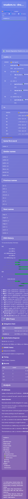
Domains (13, 13)
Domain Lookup (16, 482)
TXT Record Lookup (15, 483)
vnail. (4, 226)
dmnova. (5, 169)
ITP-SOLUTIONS (23, 65)
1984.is (15, 71)
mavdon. (5, 175)
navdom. (5, 156)
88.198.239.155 (9, 315)
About (8, 489)
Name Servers (7, 467)
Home (4, 489)
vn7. (4, 201)
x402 (17, 490)
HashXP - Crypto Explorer (9, 497)
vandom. (5, 160)
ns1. (11, 81)
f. (18, 130)
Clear (3, 15)
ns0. (11, 71)
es (7, 156)
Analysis (5, 463)
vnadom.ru (6, 437)
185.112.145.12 (18, 75)
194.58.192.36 (18, 90)
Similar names (6, 443)
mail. (15, 68)
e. (18, 127)
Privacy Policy (6, 490)
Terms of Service (17, 489)
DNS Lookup (9, 482)
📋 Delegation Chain (9, 454)
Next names (6, 448)
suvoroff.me (20, 68)
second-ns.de (14, 304)
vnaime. (5, 233)
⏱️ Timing (6, 459)
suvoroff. (10, 396)
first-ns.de (11, 295)
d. (18, 124)
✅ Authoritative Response (10, 455)
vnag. (4, 214)
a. (18, 115)
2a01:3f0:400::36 (18, 100)
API (14, 490)
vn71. (4, 204)
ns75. (7, 301)
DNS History (6, 450)
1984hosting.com (17, 96)
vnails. (5, 229)
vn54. (4, 188)
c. (18, 121)
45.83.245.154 (14, 65)
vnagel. (5, 217)
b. (18, 118)
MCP (12, 490)
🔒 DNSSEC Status (8, 457)
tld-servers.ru (23, 121)
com (7, 163)
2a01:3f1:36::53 (18, 84)
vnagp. (4, 223)
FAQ (12, 489)
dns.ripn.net (22, 115)
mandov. (5, 166)
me (13, 396)
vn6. (4, 198)
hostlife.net (11, 301)
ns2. (7, 297)
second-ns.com (14, 306)
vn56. (4, 191)
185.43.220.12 (8, 310)
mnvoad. (5, 172)
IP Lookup (23, 13)
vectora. (4, 396)
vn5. (4, 185)
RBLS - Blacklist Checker (16, 495)
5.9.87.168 (7, 314)
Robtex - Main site (12, 494)
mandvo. (5, 163)
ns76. (7, 302)
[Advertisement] (14, 34)
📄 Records (6, 461)
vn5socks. (5, 194)
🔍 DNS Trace (6, 452)
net (7, 160)
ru (10, 57)
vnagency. (5, 220)
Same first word (7, 441)
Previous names (7, 445)
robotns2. (8, 304)
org (7, 172)
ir (6, 407)
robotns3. (8, 306)
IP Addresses (7, 465)
